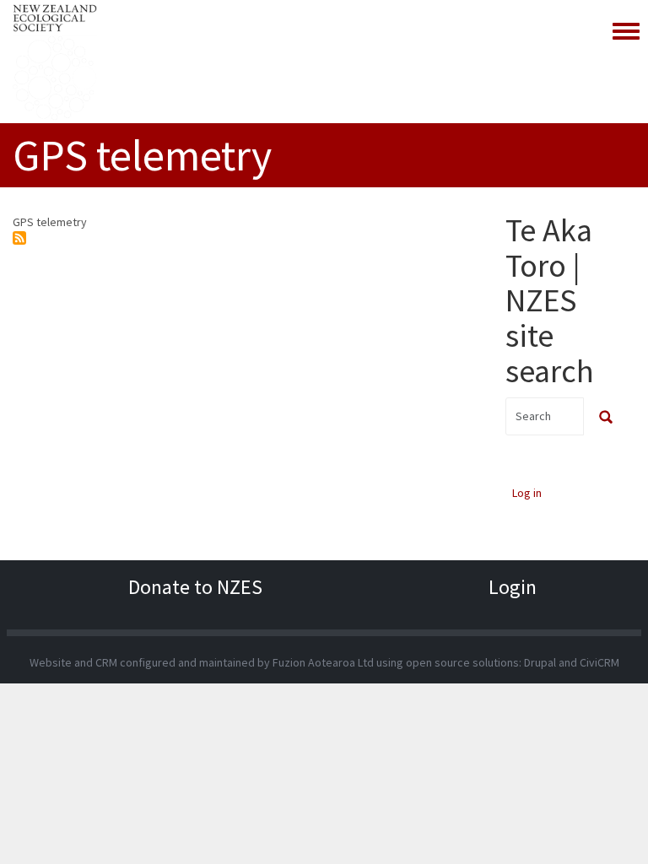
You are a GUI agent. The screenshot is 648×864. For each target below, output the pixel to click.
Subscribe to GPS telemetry (19, 238)
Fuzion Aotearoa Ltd (323, 662)
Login (513, 587)
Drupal (540, 662)
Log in (527, 492)
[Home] (55, 61)
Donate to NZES (195, 587)
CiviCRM (599, 662)
